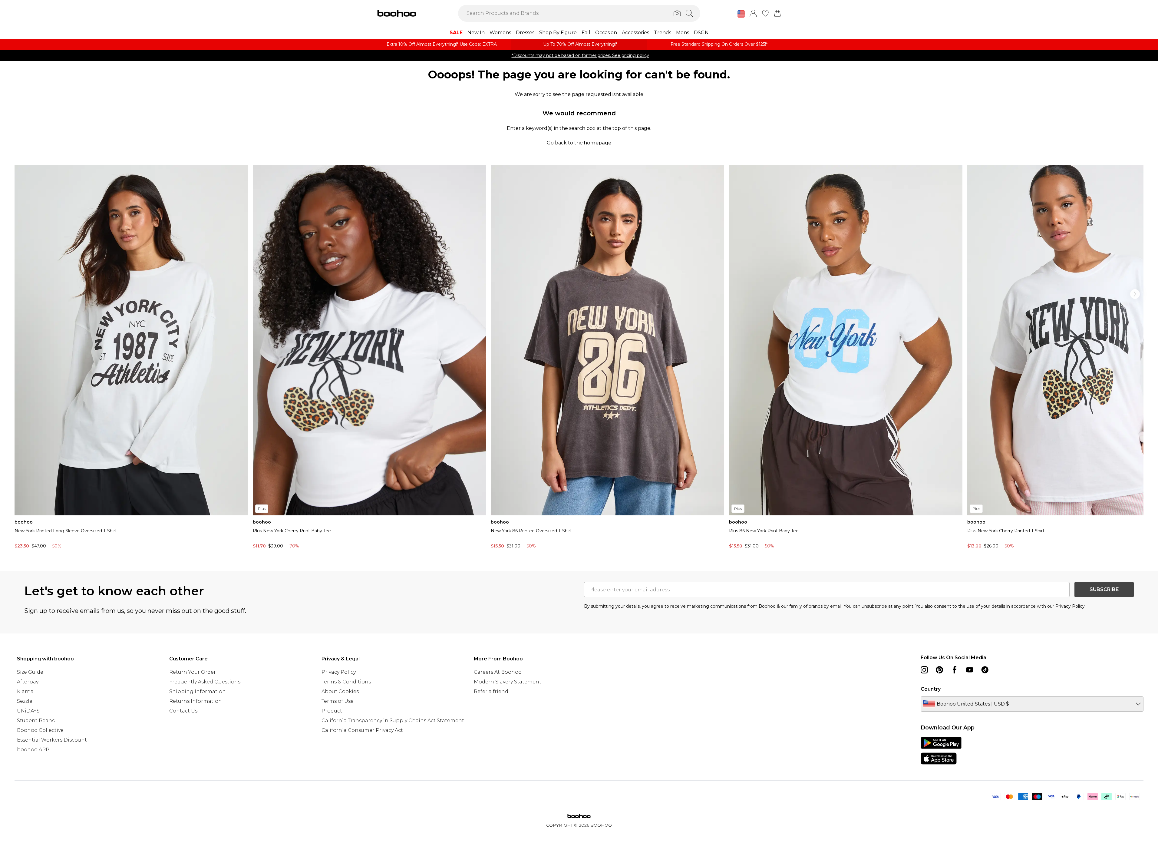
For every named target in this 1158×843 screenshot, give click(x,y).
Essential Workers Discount (52, 740)
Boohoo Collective (40, 730)
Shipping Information (197, 691)
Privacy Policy (339, 672)
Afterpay (27, 682)
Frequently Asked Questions (204, 682)
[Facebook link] (954, 669)
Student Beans (35, 720)
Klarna (25, 691)
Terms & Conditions (346, 682)
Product (332, 711)
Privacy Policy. (1070, 606)
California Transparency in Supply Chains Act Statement (393, 720)
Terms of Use (338, 701)
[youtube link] (969, 669)
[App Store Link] (941, 751)
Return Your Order (192, 672)
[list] (579, 358)
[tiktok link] (984, 669)
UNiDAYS (28, 711)
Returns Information (195, 701)
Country (931, 689)
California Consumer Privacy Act (362, 730)
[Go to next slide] (1135, 294)
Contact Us (183, 711)
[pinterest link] (939, 669)
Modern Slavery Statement (507, 682)
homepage (597, 143)
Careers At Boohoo (498, 672)
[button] (741, 14)
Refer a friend (491, 691)
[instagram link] (924, 669)
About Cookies (340, 691)
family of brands (806, 606)
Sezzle (24, 701)
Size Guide (30, 672)
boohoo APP (33, 749)
